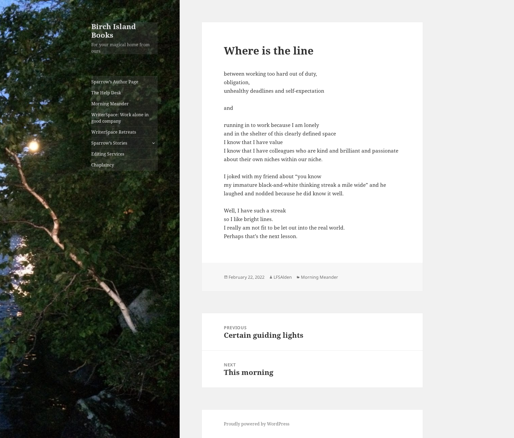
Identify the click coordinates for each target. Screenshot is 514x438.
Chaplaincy (102, 165)
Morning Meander (110, 104)
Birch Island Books (113, 30)
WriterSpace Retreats (113, 132)
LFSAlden (283, 277)
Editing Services (107, 154)
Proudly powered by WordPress (256, 424)
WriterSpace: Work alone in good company (120, 118)
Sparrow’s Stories (109, 143)
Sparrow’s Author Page (114, 82)
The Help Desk (106, 93)
